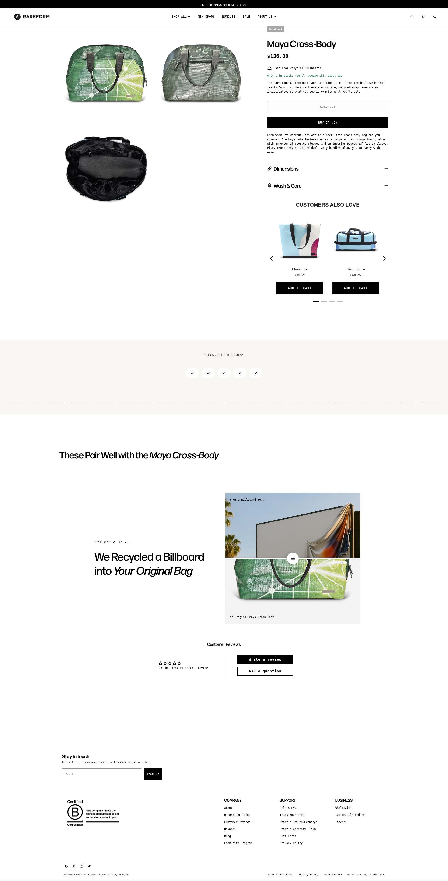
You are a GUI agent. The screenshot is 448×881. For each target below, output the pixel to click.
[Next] (383, 258)
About (228, 808)
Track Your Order (293, 815)
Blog (227, 836)
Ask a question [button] (265, 671)
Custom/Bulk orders (350, 815)
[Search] (412, 16)
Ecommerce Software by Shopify (108, 874)
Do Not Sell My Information (365, 874)
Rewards (230, 829)
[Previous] (271, 258)
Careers (341, 822)
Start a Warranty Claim (298, 829)
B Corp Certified (237, 815)
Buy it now (327, 122)
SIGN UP (153, 774)
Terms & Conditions (280, 874)
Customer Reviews (237, 822)
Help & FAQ (288, 808)
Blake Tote (300, 269)
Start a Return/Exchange (298, 822)
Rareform (79, 874)
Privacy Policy (291, 843)
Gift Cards (288, 836)
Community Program (238, 843)
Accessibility (333, 874)
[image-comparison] (292, 558)
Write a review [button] (265, 659)
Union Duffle (356, 269)
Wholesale (342, 808)
